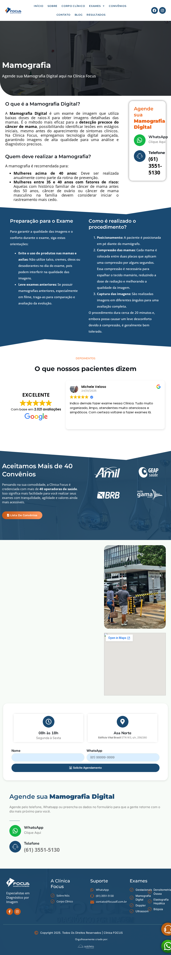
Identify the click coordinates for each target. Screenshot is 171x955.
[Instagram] (162, 10)
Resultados (96, 14)
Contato (63, 14)
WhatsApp (158, 136)
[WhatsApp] (140, 140)
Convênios (117, 6)
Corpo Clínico (73, 6)
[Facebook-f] (9, 911)
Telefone (156, 152)
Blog (79, 14)
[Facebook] (154, 10)
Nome (15, 751)
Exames (95, 6)
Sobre (53, 6)
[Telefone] (140, 156)
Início (38, 6)
